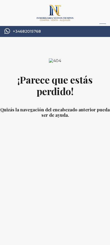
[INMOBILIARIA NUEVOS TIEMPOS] (55, 19)
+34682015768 (27, 31)
